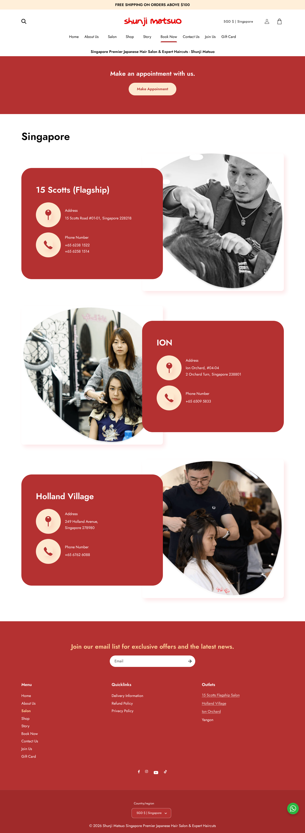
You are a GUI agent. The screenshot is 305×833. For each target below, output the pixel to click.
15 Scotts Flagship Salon (221, 695)
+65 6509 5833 (198, 401)
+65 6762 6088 (77, 554)
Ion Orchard (211, 711)
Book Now (29, 733)
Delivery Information (127, 695)
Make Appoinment (152, 89)
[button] (26, 21)
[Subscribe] (190, 661)
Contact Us (29, 741)
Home (26, 695)
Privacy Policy (122, 711)
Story (25, 726)
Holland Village (214, 703)
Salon (26, 711)
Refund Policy (122, 703)
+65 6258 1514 (77, 251)
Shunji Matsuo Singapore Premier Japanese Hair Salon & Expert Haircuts (159, 825)
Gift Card (28, 756)
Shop (25, 718)
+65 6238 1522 (77, 245)
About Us (28, 703)
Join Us (26, 749)
